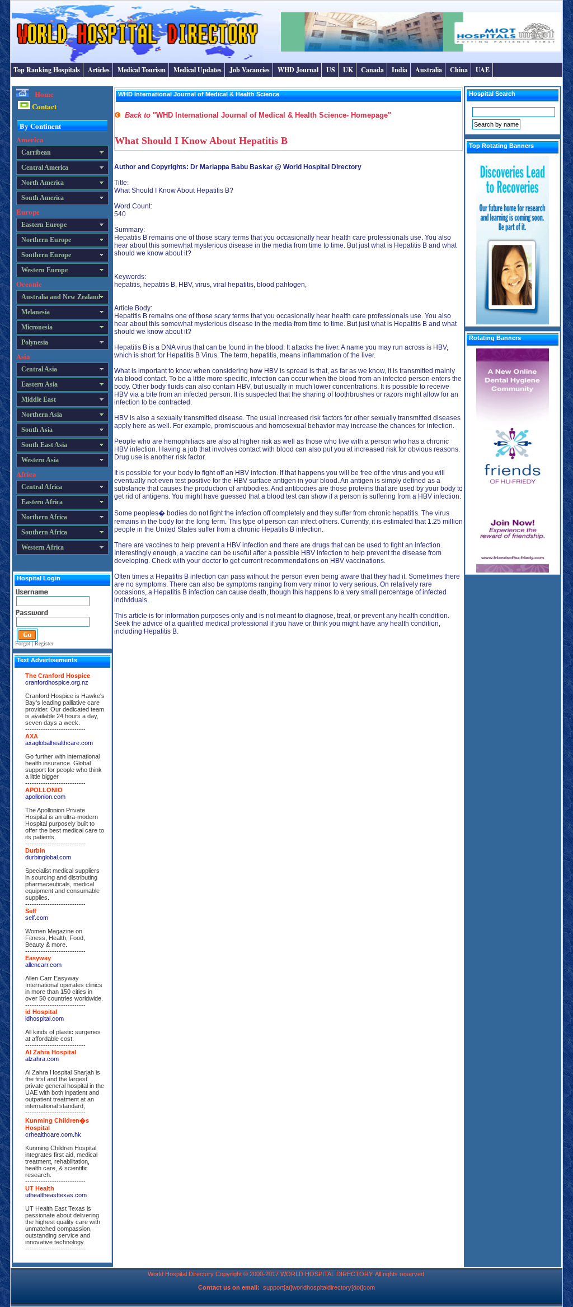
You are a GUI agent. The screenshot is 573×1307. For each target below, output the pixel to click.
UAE (483, 70)
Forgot (22, 643)
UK (348, 70)
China (459, 70)
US (330, 70)
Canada (372, 70)
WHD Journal (298, 70)
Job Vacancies (249, 70)
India (399, 70)
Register (44, 643)
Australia (428, 70)
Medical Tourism (142, 70)
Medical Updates (197, 70)
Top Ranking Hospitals (46, 70)
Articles (99, 70)
